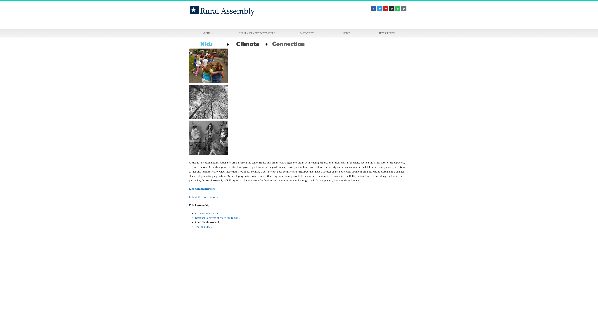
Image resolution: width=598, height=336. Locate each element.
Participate (307, 33)
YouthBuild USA (204, 227)
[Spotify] (398, 8)
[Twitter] (379, 8)
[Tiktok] (403, 8)
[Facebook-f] (373, 8)
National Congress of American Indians (217, 217)
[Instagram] (391, 8)
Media (346, 33)
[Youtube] (386, 8)
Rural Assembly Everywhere (257, 33)
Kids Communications (202, 188)
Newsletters (387, 33)
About (206, 33)
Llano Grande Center (207, 213)
